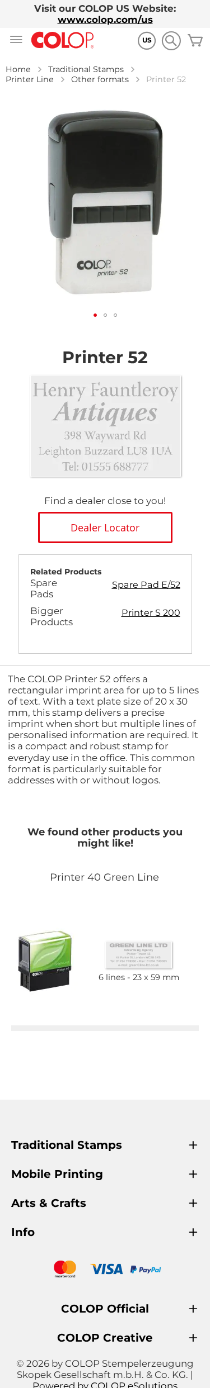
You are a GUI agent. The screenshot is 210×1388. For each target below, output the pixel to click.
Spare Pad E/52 (146, 584)
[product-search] (171, 40)
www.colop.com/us (105, 19)
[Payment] (105, 1270)
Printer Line (30, 79)
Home (18, 69)
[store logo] (63, 40)
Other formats (100, 79)
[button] (95, 315)
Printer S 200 (151, 612)
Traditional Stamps (86, 69)
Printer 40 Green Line (104, 877)
